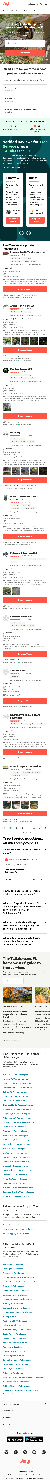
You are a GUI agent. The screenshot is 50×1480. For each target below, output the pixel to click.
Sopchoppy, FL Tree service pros (17, 1109)
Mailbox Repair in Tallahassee (16, 1382)
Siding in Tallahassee (12, 1325)
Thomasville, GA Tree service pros (18, 1105)
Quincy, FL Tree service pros (15, 1092)
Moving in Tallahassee (12, 1316)
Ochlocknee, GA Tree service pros (17, 1140)
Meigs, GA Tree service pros (15, 1179)
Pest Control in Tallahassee (15, 1321)
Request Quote (25, 289)
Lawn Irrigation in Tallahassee (16, 1355)
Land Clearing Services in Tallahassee (19, 1229)
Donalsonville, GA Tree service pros (18, 1192)
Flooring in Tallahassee (13, 1303)
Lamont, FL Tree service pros (15, 1096)
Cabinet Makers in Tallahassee (16, 1386)
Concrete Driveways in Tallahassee (18, 1308)
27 (39, 828)
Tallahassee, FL (11, 872)
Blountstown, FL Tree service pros (18, 1187)
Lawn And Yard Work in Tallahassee (18, 1277)
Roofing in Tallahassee (13, 1264)
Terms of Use (19, 1468)
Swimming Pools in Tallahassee (17, 1360)
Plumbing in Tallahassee (13, 1347)
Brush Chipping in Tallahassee (16, 1233)
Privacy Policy (31, 1468)
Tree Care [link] (6, 11)
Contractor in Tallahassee (14, 1351)
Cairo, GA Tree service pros (15, 1100)
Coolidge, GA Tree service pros (16, 1161)
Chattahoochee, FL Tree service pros (19, 1122)
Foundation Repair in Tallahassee (17, 1312)
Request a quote (13, 220)
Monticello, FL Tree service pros (17, 1083)
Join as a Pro (33, 4)
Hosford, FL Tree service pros (16, 1127)
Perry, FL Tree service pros (14, 1148)
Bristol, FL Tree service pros (15, 1153)
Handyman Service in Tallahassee (17, 1342)
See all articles (13, 981)
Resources (7, 1417)
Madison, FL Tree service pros (16, 1196)
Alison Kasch (41, 1007)
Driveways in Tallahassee (14, 1368)
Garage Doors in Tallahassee (15, 1338)
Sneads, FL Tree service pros (15, 1166)
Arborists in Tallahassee (13, 1225)
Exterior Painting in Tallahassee (17, 1329)
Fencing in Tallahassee (13, 1269)
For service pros (9, 1411)
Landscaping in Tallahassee (15, 1295)
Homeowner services (11, 1404)
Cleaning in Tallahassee (13, 1286)
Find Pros (25, 52)
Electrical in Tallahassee (13, 1273)
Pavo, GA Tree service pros (14, 1183)
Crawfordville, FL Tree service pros (18, 1087)
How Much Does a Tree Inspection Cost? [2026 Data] (15, 1014)
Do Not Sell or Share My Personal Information (25, 1475)
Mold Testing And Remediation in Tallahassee (23, 1377)
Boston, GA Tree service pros (15, 1135)
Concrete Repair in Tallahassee (16, 1290)
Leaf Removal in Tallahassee (15, 1364)
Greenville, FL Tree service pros (16, 1144)
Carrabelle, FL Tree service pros (17, 1157)
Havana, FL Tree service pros (15, 1079)
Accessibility (24, 1471)
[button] (7, 341)
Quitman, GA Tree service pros (16, 1174)
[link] (8, 212)
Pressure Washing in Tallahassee (17, 1299)
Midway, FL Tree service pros (15, 1074)
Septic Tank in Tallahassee (14, 1334)
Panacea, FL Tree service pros (16, 1131)
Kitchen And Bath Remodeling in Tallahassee (22, 1282)
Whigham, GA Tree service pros (16, 1113)
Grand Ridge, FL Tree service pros (17, 1170)
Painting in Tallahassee (13, 1373)
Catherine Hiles (10, 1007)
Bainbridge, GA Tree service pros (17, 1118)
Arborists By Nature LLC (14, 869)
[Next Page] (45, 827)
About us (6, 1424)
